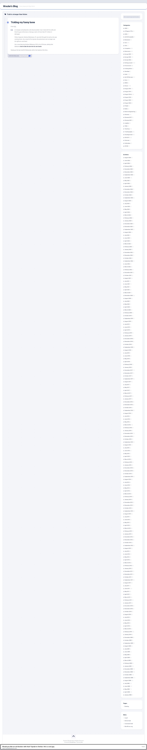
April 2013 (127, 525)
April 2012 (127, 559)
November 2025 (129, 172)
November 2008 (129, 672)
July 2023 (127, 235)
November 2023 (129, 226)
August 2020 (128, 298)
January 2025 (128, 186)
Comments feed (129, 723)
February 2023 (128, 246)
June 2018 (127, 355)
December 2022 (129, 252)
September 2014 (129, 476)
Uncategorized (128, 134)
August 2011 (128, 582)
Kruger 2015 (128, 88)
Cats (126, 45)
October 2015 (128, 439)
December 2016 (129, 401)
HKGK (126, 83)
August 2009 (128, 646)
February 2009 (128, 663)
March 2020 (128, 310)
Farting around (23, 55)
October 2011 (128, 577)
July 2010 (127, 617)
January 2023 (128, 249)
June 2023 (127, 238)
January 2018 (128, 367)
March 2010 (128, 628)
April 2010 (127, 626)
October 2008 (128, 674)
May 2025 (127, 180)
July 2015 (127, 447)
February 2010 (128, 631)
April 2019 (127, 330)
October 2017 (128, 376)
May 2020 (127, 304)
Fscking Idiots (128, 68)
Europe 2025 (128, 57)
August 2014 (128, 479)
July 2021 (127, 281)
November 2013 (129, 505)
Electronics (127, 51)
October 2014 (128, 473)
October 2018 (128, 344)
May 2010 (127, 623)
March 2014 (128, 493)
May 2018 (127, 358)
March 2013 (128, 528)
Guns (126, 80)
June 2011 (127, 588)
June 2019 (127, 327)
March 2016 (128, 424)
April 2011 (127, 594)
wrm (18, 56)
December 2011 (129, 571)
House (126, 85)
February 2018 (128, 364)
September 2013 (129, 511)
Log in (126, 718)
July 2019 (127, 324)
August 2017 (128, 381)
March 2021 (128, 292)
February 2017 (128, 396)
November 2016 (129, 404)
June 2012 (127, 554)
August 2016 (128, 413)
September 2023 (129, 229)
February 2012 (128, 565)
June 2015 (127, 450)
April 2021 (127, 289)
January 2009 (128, 666)
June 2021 (127, 284)
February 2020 (128, 312)
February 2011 (128, 600)
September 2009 (129, 643)
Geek (126, 74)
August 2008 (128, 680)
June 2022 (127, 264)
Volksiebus (127, 143)
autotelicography (129, 37)
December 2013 (129, 502)
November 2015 (129, 436)
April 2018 (127, 361)
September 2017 (129, 378)
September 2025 (129, 174)
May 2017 (127, 387)
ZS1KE (126, 146)
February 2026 (128, 166)
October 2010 (128, 611)
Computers (127, 48)
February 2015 (128, 462)
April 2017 (127, 390)
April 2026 (127, 163)
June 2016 (127, 419)
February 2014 (128, 496)
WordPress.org (129, 726)
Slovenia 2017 (128, 117)
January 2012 (128, 568)
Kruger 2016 (128, 91)
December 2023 (129, 223)
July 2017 (127, 384)
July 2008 (127, 683)
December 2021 (129, 272)
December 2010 (129, 605)
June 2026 (127, 160)
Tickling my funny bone (23, 22)
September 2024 (129, 197)
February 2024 (128, 218)
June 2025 (127, 177)
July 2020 (127, 301)
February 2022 (128, 269)
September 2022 (129, 261)
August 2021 (128, 278)
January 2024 (128, 220)
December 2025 (129, 169)
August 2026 (128, 157)
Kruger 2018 (128, 97)
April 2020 (127, 307)
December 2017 (129, 370)
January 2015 (128, 465)
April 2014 (127, 490)
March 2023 (128, 243)
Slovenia (127, 114)
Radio (126, 108)
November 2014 (129, 470)
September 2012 (129, 545)
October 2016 (128, 407)
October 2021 (128, 275)
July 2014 (127, 482)
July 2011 (127, 585)
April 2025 (127, 183)
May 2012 (127, 557)
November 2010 (129, 608)
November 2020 (129, 295)
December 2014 (129, 468)
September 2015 (129, 442)
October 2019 (128, 315)
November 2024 (129, 192)
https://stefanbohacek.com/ (9, 748)
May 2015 (127, 453)
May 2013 (127, 522)
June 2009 (127, 651)
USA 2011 (127, 137)
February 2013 (128, 531)
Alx (82, 742)
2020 (126, 28)
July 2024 (127, 203)
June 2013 (127, 519)
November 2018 (129, 341)
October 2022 (128, 258)
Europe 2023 (128, 54)
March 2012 (128, 562)
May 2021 (127, 287)
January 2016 (128, 430)
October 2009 (128, 640)
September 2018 (129, 347)
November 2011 (129, 574)
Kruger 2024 (128, 103)
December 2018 (129, 338)
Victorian (127, 140)
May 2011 (127, 591)
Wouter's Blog (10, 6)
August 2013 (128, 513)
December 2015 (129, 433)
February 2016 (128, 427)
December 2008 (129, 669)
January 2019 (128, 335)
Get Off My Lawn (129, 77)
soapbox (127, 123)
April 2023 (127, 241)
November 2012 (129, 539)
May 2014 (127, 488)
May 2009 (127, 654)
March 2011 (128, 597)
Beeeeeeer (127, 39)
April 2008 (127, 692)
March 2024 (128, 215)
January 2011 (128, 603)
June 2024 (127, 206)
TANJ (126, 126)
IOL (15, 26)
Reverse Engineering (130, 111)
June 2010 (127, 620)
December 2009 (129, 637)
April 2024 (127, 212)
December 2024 (129, 189)
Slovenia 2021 (128, 120)
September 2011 (129, 580)
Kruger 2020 (128, 100)
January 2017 (128, 399)
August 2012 (128, 548)
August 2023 (128, 232)
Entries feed (128, 720)
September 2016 (129, 410)
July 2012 (127, 551)
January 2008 (128, 695)
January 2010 (128, 634)
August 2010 (128, 614)
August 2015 (128, 445)
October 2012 (128, 542)
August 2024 (128, 200)
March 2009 (128, 660)
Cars (126, 42)
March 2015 (128, 459)
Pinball (126, 105)
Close (143, 746)
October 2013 (128, 508)
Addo (126, 34)
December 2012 (129, 536)
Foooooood (128, 65)
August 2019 (128, 321)
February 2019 (128, 333)
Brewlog (127, 706)
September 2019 (129, 318)
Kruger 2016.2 (128, 94)
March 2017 (128, 393)
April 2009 (127, 657)
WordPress (73, 742)
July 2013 (127, 516)
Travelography (128, 131)
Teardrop (127, 128)
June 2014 (127, 485)
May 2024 (127, 209)
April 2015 (127, 456)
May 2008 (127, 689)
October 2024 (128, 195)
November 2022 (129, 255)
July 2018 (127, 353)
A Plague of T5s (129, 31)
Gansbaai (127, 71)
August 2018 (128, 350)
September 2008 (129, 677)
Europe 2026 (128, 60)
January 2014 (128, 499)
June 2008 (127, 686)
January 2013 (128, 534)
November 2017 (129, 373)
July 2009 (127, 649)
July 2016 (127, 416)
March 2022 (128, 266)
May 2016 (127, 422)
